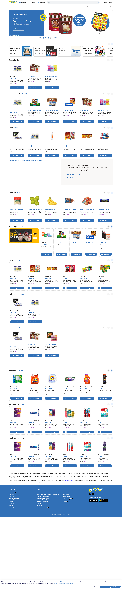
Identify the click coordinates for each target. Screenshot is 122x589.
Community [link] (65, 487)
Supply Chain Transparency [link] (43, 486)
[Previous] (109, 44)
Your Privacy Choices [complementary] (48, 495)
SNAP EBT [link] (11, 493)
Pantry (12, 256)
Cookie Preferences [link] (54, 495)
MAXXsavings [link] (12, 487)
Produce (12, 188)
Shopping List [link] (12, 494)
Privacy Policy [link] (40, 491)
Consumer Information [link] (14, 486)
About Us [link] (65, 480)
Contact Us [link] (11, 489)
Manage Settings (94, 586)
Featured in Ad (15, 94)
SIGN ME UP (70, 177)
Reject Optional (115, 586)
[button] (17, 76)
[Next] (112, 44)
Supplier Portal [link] (66, 484)
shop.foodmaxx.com (68, 468)
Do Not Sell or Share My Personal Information (63, 583)
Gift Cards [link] (11, 482)
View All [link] (24, 60)
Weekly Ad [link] (11, 484)
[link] (13, 2)
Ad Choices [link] (39, 480)
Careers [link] (65, 489)
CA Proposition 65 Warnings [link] (43, 484)
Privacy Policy (60, 581)
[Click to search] (98, 2)
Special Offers (14, 60)
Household (13, 358)
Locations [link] (11, 491)
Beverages (13, 222)
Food (11, 127)
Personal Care (14, 392)
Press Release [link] (66, 482)
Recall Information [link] (67, 486)
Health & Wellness (16, 426)
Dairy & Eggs (14, 289)
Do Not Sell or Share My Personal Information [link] (48, 482)
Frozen (12, 323)
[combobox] (73, 2)
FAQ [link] (10, 496)
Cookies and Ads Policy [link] (42, 487)
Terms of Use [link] (40, 493)
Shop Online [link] (12, 480)
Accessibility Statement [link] (42, 489)
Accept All (105, 586)
